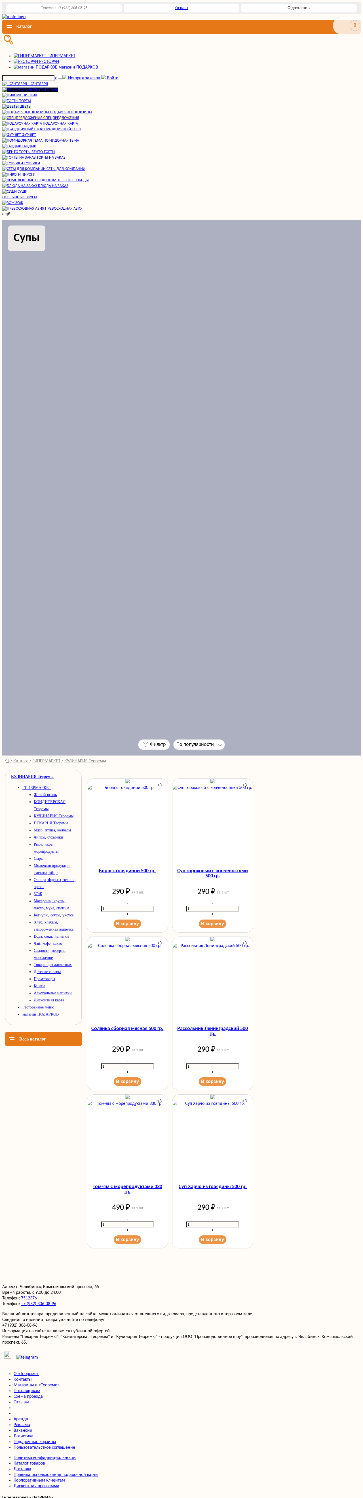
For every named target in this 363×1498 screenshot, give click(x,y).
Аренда (21, 1419)
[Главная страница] (7, 761)
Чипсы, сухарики (48, 837)
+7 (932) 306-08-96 (38, 1304)
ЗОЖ (38, 894)
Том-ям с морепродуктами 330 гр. (127, 1189)
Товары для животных (53, 965)
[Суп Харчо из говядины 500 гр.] (212, 1138)
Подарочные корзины (35, 1442)
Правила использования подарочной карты (56, 1475)
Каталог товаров (29, 1463)
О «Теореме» (26, 1374)
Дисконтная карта (49, 1000)
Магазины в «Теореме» (37, 1385)
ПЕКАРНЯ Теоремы (51, 823)
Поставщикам (27, 1391)
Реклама (22, 1425)
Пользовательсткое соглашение (44, 1447)
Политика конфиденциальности (45, 1458)
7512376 (29, 1298)
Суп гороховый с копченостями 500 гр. (212, 874)
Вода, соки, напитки (51, 936)
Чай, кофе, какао (48, 943)
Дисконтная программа (36, 1486)
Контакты (23, 1379)
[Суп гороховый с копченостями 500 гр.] (212, 822)
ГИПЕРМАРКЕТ (46, 761)
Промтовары (44, 979)
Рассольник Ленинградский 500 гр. (212, 1031)
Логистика (23, 1436)
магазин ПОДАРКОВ (40, 1014)
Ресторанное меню (38, 1007)
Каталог (20, 761)
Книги (39, 986)
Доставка (22, 1469)
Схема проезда (28, 1396)
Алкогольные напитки (53, 993)
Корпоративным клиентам (39, 1480)
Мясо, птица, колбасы (52, 830)
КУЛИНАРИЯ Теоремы (85, 761)
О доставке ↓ (299, 8)
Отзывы (181, 8)
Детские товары (47, 972)
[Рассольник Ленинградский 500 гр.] (212, 980)
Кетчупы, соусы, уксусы (54, 915)
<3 (159, 785)
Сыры (38, 858)
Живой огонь (45, 795)
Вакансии (23, 1430)
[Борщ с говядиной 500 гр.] (127, 822)
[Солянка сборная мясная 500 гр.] (127, 980)
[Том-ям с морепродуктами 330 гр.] (127, 1138)
